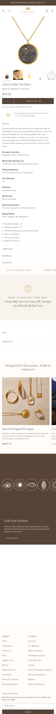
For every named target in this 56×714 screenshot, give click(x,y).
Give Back (7, 262)
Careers (31, 665)
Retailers (31, 679)
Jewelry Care (7, 660)
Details (5, 124)
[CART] (52, 11)
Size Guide (6, 674)
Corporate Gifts (34, 660)
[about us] (25, 401)
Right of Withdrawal (36, 684)
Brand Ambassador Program (39, 670)
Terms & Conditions (10, 679)
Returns (5, 665)
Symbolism (7, 249)
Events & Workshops (36, 674)
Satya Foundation (35, 650)
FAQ (4, 332)
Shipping (7, 341)
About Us (32, 641)
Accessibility (7, 646)
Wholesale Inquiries (36, 655)
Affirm (4, 641)
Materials (7, 256)
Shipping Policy (8, 670)
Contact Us (6, 650)
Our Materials (33, 646)
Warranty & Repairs (10, 684)
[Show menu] (3, 11)
